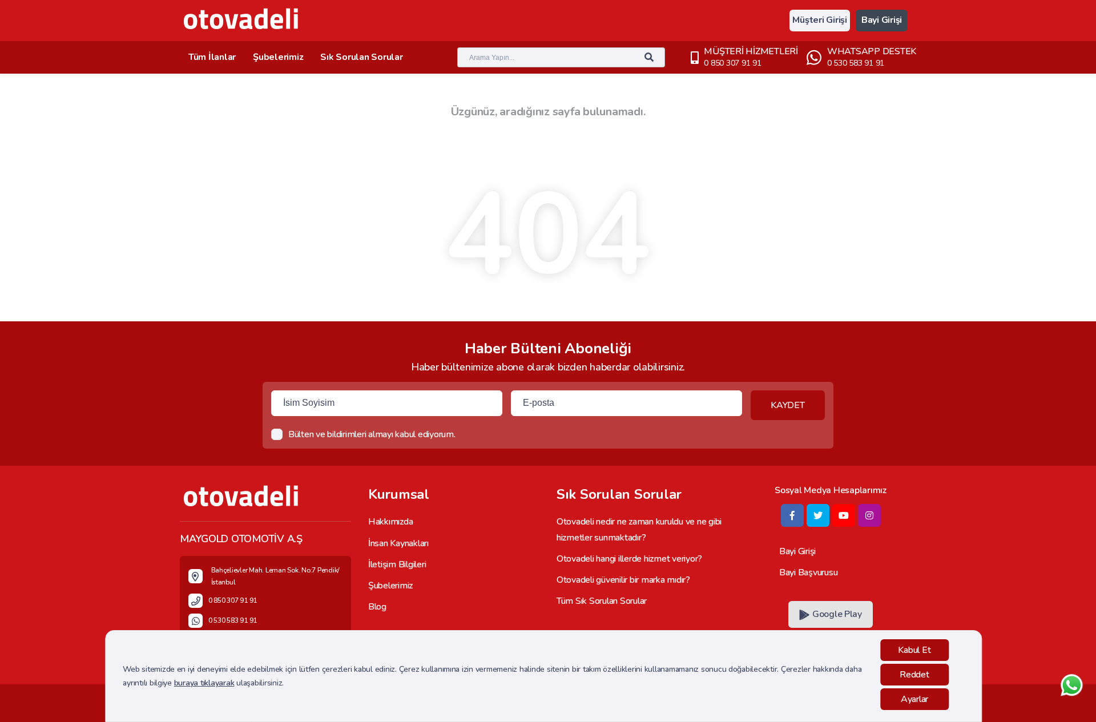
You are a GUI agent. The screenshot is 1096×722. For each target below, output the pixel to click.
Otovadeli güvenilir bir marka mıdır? (623, 580)
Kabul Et (914, 650)
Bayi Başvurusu (808, 572)
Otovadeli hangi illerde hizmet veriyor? (629, 558)
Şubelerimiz (278, 57)
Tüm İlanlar (212, 57)
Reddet (914, 674)
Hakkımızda (390, 521)
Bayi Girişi (881, 20)
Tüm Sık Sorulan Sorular (602, 601)
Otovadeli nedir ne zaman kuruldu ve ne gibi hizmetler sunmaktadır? (639, 529)
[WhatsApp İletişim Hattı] (1072, 695)
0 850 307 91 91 (732, 63)
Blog (377, 606)
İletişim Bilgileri (397, 564)
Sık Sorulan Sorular (361, 57)
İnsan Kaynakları (398, 543)
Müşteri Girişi (819, 20)
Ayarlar (914, 699)
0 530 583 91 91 (855, 63)
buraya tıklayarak (204, 682)
